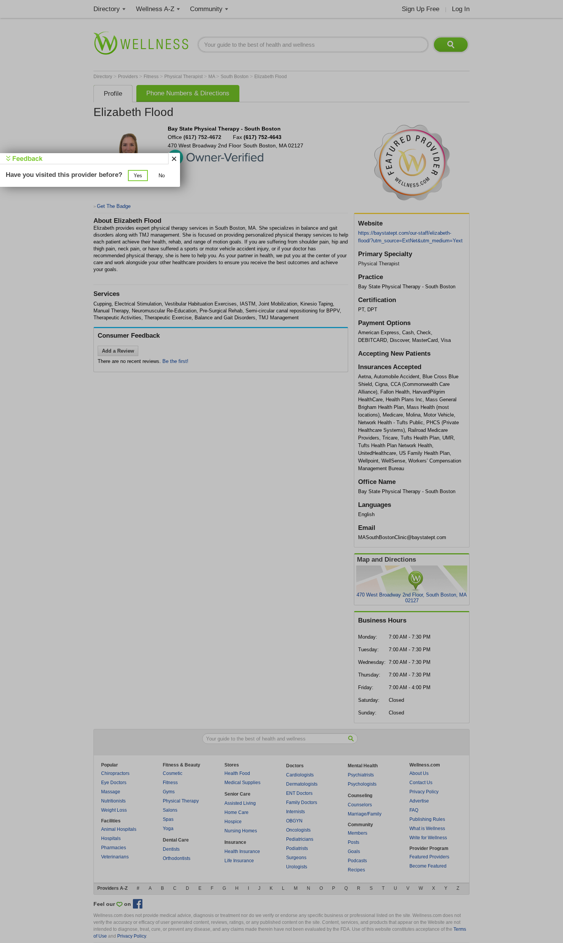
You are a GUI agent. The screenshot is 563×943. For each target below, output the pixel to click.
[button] (138, 175)
